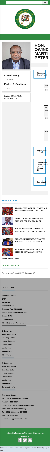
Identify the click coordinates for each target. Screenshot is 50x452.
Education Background (41, 74)
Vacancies (6, 302)
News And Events (9, 366)
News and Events (9, 334)
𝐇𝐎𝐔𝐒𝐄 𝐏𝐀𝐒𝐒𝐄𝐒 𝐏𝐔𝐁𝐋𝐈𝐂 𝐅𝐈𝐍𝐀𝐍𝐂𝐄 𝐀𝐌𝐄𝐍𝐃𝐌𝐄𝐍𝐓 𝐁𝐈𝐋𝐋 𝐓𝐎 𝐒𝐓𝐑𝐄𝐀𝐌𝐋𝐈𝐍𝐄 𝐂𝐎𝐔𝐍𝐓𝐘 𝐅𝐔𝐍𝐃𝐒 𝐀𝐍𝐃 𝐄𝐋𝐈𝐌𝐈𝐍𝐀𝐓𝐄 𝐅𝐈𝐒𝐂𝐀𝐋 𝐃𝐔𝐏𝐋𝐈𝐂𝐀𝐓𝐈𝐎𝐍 (30, 233)
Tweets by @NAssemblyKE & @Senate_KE (18, 273)
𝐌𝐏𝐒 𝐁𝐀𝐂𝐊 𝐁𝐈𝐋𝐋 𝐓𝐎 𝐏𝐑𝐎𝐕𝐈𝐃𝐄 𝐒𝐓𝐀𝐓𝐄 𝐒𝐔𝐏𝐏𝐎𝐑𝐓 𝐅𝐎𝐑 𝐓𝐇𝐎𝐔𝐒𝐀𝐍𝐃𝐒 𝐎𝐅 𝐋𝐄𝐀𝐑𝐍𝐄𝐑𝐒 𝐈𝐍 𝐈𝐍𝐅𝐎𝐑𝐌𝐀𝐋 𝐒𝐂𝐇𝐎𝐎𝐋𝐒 (30, 221)
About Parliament (9, 296)
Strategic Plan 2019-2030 (12, 309)
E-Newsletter (7, 331)
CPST (4, 299)
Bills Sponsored (41, 181)
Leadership (6, 348)
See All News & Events (10, 258)
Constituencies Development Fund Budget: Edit (41, 166)
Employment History (41, 151)
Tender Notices (8, 306)
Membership (7, 351)
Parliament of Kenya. (22, 433)
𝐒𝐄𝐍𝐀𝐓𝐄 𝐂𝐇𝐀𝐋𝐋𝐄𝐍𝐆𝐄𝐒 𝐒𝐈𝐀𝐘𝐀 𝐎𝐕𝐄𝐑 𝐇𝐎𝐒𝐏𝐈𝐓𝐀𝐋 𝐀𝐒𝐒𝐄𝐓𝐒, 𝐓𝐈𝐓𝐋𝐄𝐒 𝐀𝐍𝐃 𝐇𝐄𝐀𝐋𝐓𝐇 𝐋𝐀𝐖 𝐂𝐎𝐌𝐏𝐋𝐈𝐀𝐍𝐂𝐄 (30, 241)
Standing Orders (8, 338)
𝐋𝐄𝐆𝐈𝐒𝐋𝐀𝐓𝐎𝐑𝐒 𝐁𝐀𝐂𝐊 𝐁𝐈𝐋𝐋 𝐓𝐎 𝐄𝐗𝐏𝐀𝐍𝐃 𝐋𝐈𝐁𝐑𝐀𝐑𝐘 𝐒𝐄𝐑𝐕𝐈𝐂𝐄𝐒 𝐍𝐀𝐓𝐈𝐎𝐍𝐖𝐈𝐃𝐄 (31, 209)
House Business (8, 341)
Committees (7, 344)
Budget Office (7, 319)
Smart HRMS (7, 316)
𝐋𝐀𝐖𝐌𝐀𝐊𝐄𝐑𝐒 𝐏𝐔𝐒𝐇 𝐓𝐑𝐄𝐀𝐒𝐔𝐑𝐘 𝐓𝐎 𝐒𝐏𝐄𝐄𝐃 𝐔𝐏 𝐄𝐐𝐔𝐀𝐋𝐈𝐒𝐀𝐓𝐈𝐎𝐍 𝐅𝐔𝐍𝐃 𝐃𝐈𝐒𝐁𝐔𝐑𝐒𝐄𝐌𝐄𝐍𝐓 (29, 252)
